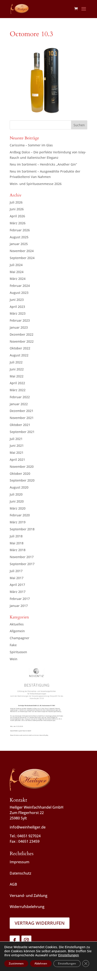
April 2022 (17, 383)
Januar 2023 (19, 327)
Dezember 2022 (21, 334)
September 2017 (22, 564)
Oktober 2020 (20, 473)
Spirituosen (18, 652)
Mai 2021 (16, 452)
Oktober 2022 (20, 348)
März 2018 (17, 550)
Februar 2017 (20, 599)
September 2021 (22, 432)
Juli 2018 (16, 536)
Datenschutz (20, 873)
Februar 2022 (20, 397)
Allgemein (17, 631)
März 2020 (17, 508)
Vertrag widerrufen (40, 923)
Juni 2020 (17, 501)
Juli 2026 (16, 202)
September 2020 (22, 480)
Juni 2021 (17, 445)
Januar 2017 (19, 606)
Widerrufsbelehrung (27, 906)
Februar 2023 (20, 320)
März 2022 (17, 390)
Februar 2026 (20, 230)
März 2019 (17, 522)
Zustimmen (16, 963)
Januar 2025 (19, 244)
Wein (13, 659)
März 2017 (17, 592)
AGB (13, 884)
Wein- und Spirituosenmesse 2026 (36, 184)
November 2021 (22, 418)
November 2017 (22, 557)
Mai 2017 (16, 578)
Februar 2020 (20, 515)
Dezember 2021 (21, 411)
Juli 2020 (16, 494)
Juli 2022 (16, 362)
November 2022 (22, 341)
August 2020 (19, 487)
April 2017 (17, 585)
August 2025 (19, 237)
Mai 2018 (16, 543)
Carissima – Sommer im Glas (31, 145)
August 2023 (19, 292)
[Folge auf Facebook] (15, 940)
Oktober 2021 (20, 425)
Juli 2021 (16, 439)
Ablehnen (41, 963)
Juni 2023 (17, 299)
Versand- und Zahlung (28, 895)
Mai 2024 (16, 272)
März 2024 (17, 278)
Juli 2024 (16, 265)
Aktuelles (17, 624)
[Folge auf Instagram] (26, 940)
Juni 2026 (17, 209)
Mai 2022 (16, 376)
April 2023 (17, 306)
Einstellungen (68, 955)
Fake (13, 645)
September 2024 (22, 258)
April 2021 (17, 459)
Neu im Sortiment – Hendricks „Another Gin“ (43, 164)
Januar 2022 (19, 404)
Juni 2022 (17, 369)
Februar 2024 (20, 285)
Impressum (19, 861)
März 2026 (17, 223)
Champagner (19, 638)
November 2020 (22, 466)
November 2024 (22, 251)
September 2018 (22, 529)
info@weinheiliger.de (28, 827)
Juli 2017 (16, 571)
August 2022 (19, 355)
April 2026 (17, 216)
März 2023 (17, 313)
